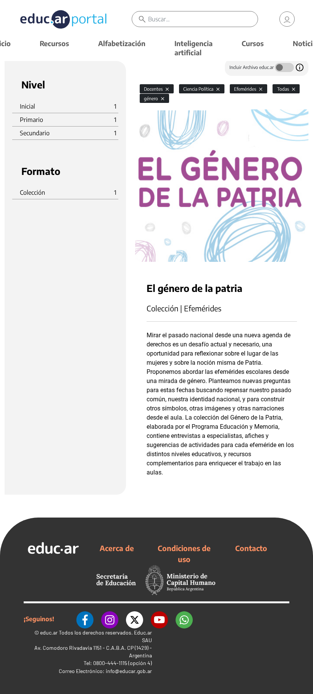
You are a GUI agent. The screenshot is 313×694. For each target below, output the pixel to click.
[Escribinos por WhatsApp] (184, 618)
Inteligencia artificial (193, 48)
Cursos (253, 43)
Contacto (251, 548)
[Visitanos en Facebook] (85, 618)
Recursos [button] (54, 43)
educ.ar (49, 632)
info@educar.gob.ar (129, 671)
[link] (287, 19)
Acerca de (117, 548)
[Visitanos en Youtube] (159, 618)
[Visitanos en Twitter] (134, 618)
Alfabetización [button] (121, 43)
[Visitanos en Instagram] (109, 618)
